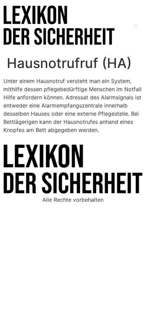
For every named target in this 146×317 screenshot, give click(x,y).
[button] (136, 26)
